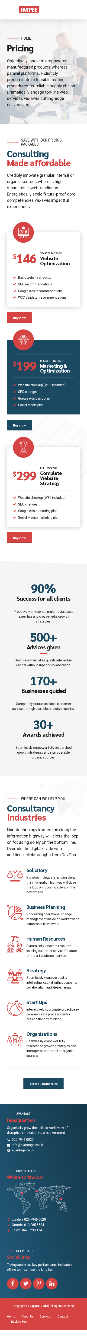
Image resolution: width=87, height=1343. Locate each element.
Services (45, 1316)
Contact (63, 1316)
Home (26, 38)
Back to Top (19, 1321)
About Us (28, 1316)
